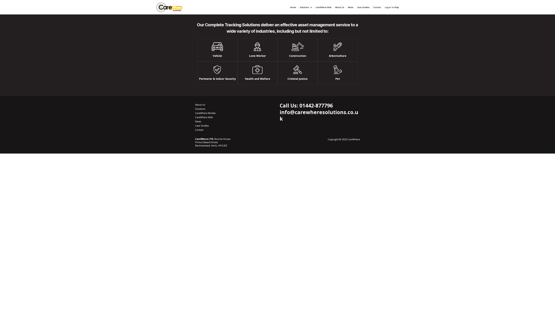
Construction (297, 55)
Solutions (304, 7)
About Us (339, 7)
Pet (337, 78)
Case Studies (363, 7)
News (350, 7)
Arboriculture (337, 55)
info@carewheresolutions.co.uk (319, 115)
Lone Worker (257, 55)
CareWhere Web (323, 7)
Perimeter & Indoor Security (217, 78)
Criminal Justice (297, 78)
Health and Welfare (257, 78)
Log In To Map (392, 7)
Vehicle (217, 55)
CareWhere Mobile (205, 113)
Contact (377, 7)
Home (293, 7)
